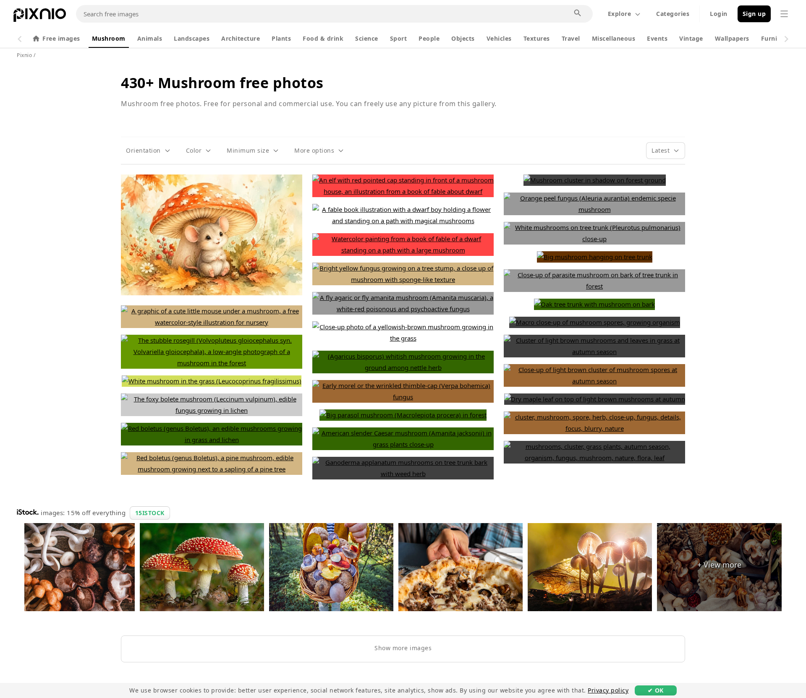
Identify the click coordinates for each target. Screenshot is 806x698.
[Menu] (784, 13)
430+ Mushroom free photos (222, 82)
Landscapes (191, 38)
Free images (61, 38)
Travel (571, 38)
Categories (672, 14)
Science (366, 38)
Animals (149, 38)
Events (657, 38)
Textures (536, 38)
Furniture (775, 38)
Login (718, 14)
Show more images (403, 648)
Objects (463, 38)
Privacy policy (608, 690)
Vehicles (499, 38)
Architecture (240, 38)
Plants (281, 38)
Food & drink (323, 38)
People (429, 38)
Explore (619, 14)
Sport (398, 38)
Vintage (691, 38)
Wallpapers (732, 38)
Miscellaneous (614, 38)
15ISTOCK (150, 513)
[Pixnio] (39, 16)
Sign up (754, 14)
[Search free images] (578, 13)
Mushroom (109, 38)
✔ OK (656, 690)
